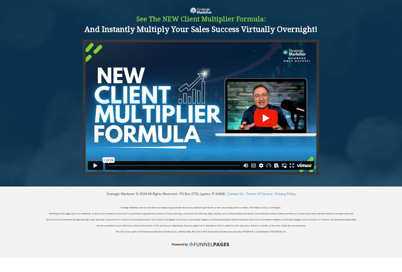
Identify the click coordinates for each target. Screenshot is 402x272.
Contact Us (236, 193)
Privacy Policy (285, 193)
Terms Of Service (259, 193)
